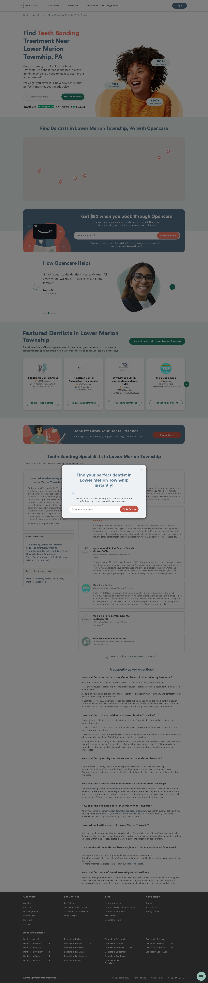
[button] (129, 509)
